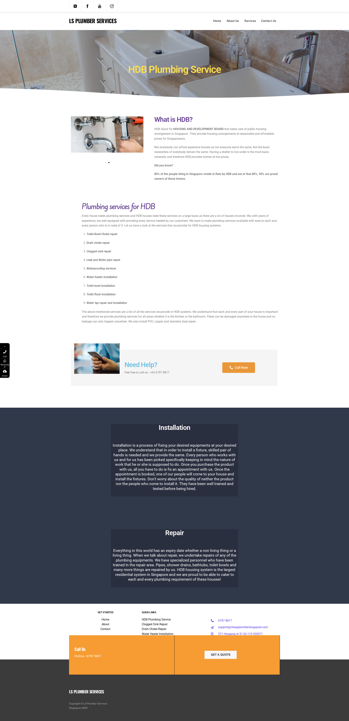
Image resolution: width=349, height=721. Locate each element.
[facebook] (87, 5)
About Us (232, 21)
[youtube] (99, 5)
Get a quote (220, 654)
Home (217, 21)
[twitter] (75, 5)
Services (250, 21)
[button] (75, 138)
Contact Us (268, 21)
